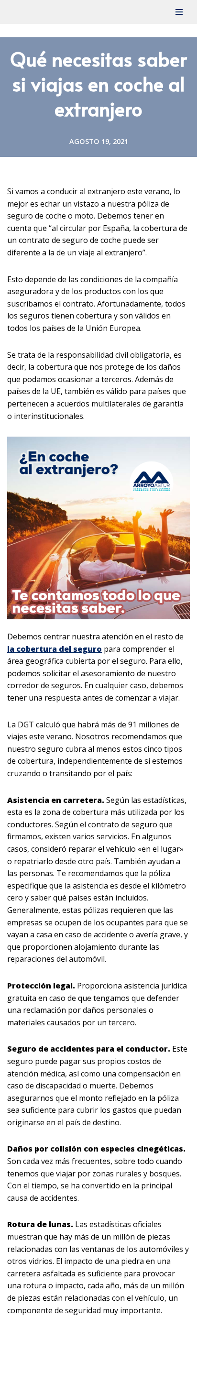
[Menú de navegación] (179, 12)
